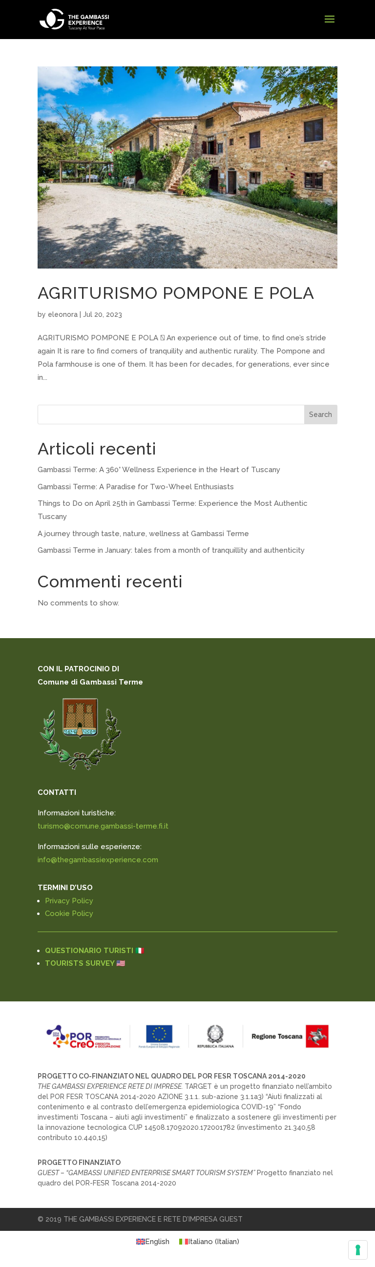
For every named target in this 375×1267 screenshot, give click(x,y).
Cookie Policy (69, 913)
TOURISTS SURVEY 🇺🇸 (85, 963)
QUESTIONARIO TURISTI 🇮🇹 (95, 950)
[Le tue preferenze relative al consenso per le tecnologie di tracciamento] (358, 1250)
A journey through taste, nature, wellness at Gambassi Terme (143, 533)
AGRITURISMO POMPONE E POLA (176, 293)
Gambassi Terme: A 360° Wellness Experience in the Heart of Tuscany (159, 469)
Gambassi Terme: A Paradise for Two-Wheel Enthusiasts (136, 486)
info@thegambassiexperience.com (98, 859)
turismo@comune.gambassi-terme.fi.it (103, 826)
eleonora (63, 314)
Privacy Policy (69, 900)
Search (320, 414)
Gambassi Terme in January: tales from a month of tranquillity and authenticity (171, 550)
